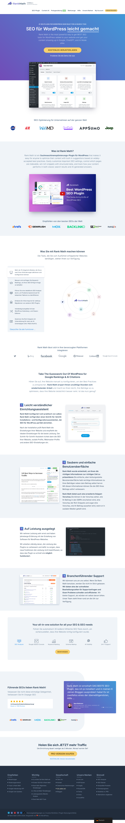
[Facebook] (18, 816)
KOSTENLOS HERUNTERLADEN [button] (62, 50)
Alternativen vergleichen (105, 797)
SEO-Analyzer (102, 782)
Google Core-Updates (15, 794)
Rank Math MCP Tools (39, 802)
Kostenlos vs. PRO (103, 794)
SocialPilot (81, 801)
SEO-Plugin (36, 10)
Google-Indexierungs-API (16, 791)
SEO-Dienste (101, 785)
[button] (62, 193)
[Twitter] (9, 816)
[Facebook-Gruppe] (12, 816)
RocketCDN (81, 791)
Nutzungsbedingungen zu (35, 816)
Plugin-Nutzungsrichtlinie (67, 816)
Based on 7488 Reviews (18, 707)
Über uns (60, 782)
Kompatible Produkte (104, 788)
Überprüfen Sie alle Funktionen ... (22, 329)
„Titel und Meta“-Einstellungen (42, 794)
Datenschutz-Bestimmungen (65, 788)
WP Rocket (81, 785)
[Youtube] (15, 816)
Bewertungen (13, 782)
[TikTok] (24, 816)
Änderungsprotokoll (15, 785)
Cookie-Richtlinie (52, 816)
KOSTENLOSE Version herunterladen (62, 762)
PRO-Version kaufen (62, 757)
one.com (80, 782)
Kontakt (59, 785)
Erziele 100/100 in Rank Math (42, 785)
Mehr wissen (62, 652)
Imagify (80, 788)
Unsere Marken (87, 10)
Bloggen (59, 794)
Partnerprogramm (103, 791)
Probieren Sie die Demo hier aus (62, 56)
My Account (99, 10)
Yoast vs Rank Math (15, 788)
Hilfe (79, 10)
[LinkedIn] (21, 816)
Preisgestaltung (56, 10)
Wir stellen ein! (61, 791)
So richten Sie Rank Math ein (41, 782)
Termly (80, 794)
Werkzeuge (72, 10)
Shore (80, 797)
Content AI (45, 10)
